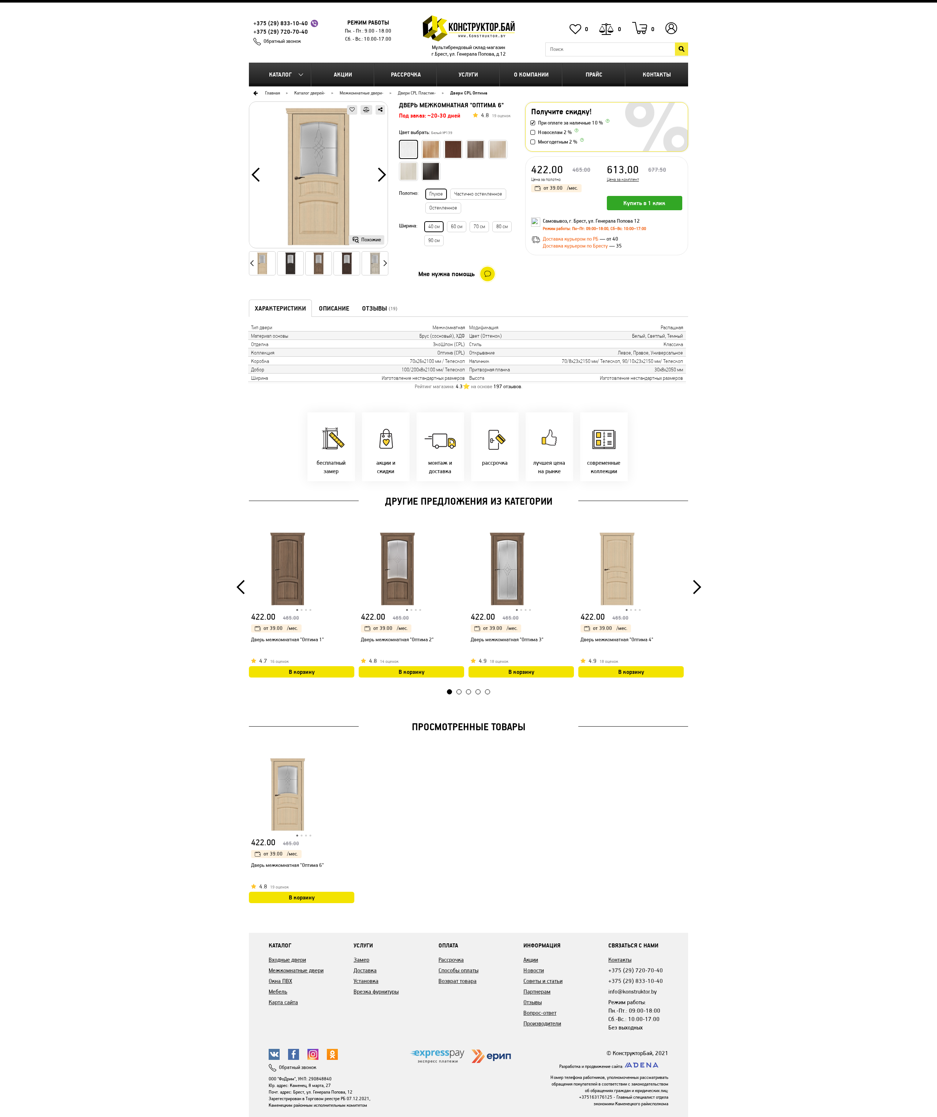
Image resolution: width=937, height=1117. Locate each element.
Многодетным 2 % (557, 142)
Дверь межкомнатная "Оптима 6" (287, 865)
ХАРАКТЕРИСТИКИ (280, 308)
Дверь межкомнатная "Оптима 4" (617, 640)
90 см (434, 240)
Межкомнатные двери (361, 93)
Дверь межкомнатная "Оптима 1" (287, 640)
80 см (502, 226)
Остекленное (443, 208)
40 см (434, 226)
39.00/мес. (561, 188)
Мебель (278, 991)
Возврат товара (457, 980)
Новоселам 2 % (555, 132)
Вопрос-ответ (539, 1012)
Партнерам (536, 991)
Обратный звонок (282, 41)
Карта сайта (283, 1002)
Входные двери (287, 959)
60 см (456, 226)
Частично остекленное (478, 194)
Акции (343, 74)
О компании (531, 74)
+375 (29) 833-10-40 (280, 23)
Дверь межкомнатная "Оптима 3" (507, 640)
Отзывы (532, 1002)
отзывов (507, 386)
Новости (533, 970)
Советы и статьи (543, 980)
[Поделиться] (380, 110)
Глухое (436, 194)
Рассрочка (406, 74)
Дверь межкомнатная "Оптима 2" (397, 640)
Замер (361, 959)
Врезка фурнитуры (376, 991)
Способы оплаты (458, 970)
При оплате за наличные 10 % (570, 123)
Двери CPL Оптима (468, 93)
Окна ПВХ (280, 980)
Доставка (365, 970)
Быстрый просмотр (349, 539)
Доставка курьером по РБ (571, 239)
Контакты (657, 74)
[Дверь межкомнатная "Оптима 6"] (318, 177)
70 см (479, 226)
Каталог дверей (309, 93)
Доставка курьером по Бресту (576, 246)
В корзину (302, 671)
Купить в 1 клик (644, 203)
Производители (542, 1023)
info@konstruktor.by (632, 991)
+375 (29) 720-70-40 (280, 31)
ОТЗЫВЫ (379, 308)
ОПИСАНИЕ (334, 308)
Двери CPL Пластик (416, 93)
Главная (272, 93)
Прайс (594, 74)
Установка (366, 980)
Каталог (280, 74)
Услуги (468, 74)
